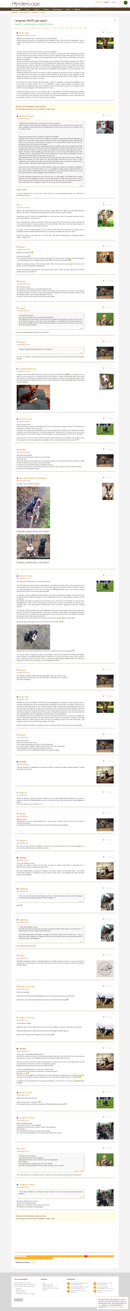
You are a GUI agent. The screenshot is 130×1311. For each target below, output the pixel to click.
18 (80, 28)
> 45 (84, 28)
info (107, 1307)
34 (19, 1258)
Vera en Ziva (25, 418)
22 (83, 1256)
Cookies (45, 1290)
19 (74, 1256)
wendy (22, 281)
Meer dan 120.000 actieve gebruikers (78, 1291)
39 (33, 1258)
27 (97, 1256)
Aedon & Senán (27, 986)
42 (42, 1258)
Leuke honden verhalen (30, 24)
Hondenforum (16, 9)
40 (36, 1258)
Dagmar (23, 792)
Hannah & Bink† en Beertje (33, 478)
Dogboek (77, 9)
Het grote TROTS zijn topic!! (45, 24)
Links (44, 1283)
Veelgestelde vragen (48, 1284)
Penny (81, 185)
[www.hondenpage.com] (26, 7)
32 (112, 1256)
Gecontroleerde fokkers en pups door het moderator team (79, 1287)
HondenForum (18, 24)
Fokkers (46, 9)
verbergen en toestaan (116, 1307)
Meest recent (15, 12)
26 (94, 1256)
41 (39, 1258)
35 (22, 1258)
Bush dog (24, 32)
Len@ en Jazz (26, 1117)
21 (80, 1256)
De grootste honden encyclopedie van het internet (105, 1287)
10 (47, 28)
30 (106, 1256)
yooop (22, 307)
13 (59, 28)
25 (92, 1256)
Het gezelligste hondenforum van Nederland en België (80, 1283)
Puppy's (36, 9)
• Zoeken (42, 12)
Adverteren (19, 1289)
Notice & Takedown (48, 1286)
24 (89, 1256)
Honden (27, 9)
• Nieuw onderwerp (24, 12)
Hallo (33, 1262)
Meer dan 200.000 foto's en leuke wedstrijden (104, 1283)
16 (72, 28)
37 (27, 1258)
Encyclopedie (57, 9)
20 (77, 1256)
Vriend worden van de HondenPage (25, 1294)
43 (45, 1258)
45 (51, 1258)
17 (76, 28)
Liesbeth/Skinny (27, 368)
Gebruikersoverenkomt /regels (51, 1288)
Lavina (22, 761)
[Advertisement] (65, 1237)
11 (51, 28)
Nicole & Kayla (26, 115)
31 (109, 1256)
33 (16, 1258)
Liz (20, 204)
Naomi (22, 246)
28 (100, 1256)
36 (25, 1258)
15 (67, 28)
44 (48, 1258)
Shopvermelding (20, 1290)
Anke (21, 955)
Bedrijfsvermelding (21, 1292)
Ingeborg (23, 888)
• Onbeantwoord (35, 12)
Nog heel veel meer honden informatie (104, 1291)
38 (30, 1258)
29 (103, 1256)
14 (63, 28)
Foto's (68, 9)
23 (86, 1256)
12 (55, 28)
